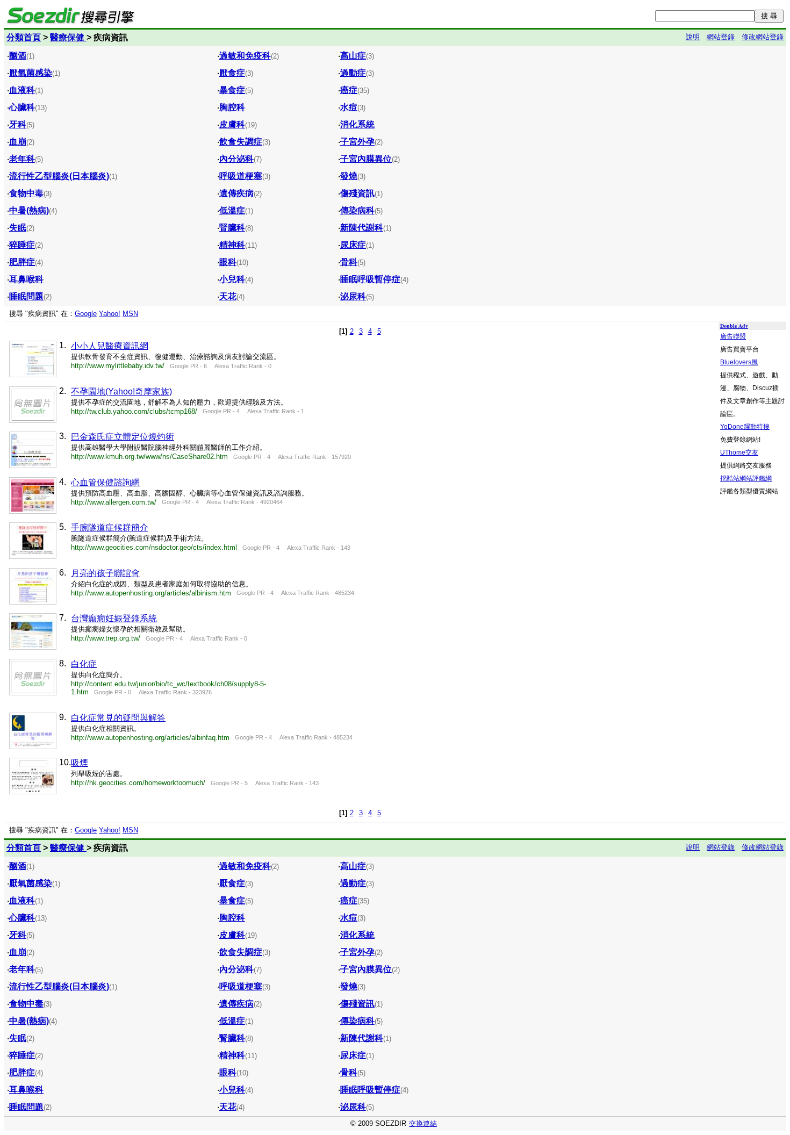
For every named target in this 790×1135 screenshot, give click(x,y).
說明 (693, 37)
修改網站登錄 (763, 37)
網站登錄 (721, 37)
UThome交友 (739, 452)
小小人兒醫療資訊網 (109, 345)
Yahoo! (109, 314)
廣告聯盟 (733, 336)
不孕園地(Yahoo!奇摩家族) (121, 391)
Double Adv (734, 325)
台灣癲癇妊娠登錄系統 (114, 618)
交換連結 (423, 1123)
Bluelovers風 (739, 362)
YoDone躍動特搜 (745, 426)
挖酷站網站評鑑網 (746, 478)
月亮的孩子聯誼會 (105, 573)
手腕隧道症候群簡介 (109, 527)
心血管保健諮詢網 (105, 482)
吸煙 (79, 762)
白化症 (84, 664)
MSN (130, 314)
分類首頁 (23, 37)
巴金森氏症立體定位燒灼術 (122, 436)
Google (86, 314)
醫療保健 (68, 37)
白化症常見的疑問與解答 (118, 717)
